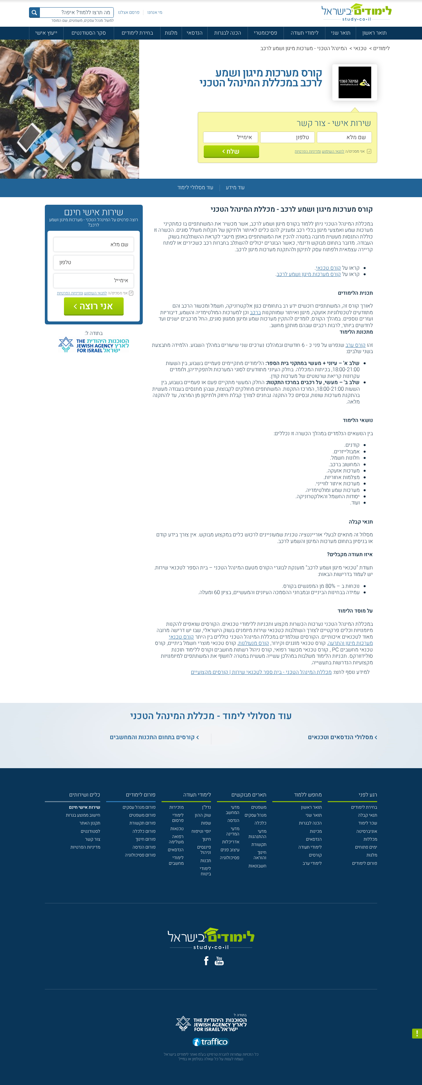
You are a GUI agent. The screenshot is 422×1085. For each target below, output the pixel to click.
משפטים (258, 807)
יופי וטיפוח (201, 831)
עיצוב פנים (230, 850)
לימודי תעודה (304, 33)
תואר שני (340, 33)
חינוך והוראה (260, 855)
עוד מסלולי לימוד (195, 188)
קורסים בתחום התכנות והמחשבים (152, 737)
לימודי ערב (312, 863)
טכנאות (177, 829)
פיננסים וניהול (204, 850)
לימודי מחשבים (176, 860)
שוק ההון (203, 815)
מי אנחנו (154, 12)
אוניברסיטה (366, 831)
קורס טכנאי (328, 268)
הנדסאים (314, 839)
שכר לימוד (367, 823)
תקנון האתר (89, 823)
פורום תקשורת (143, 823)
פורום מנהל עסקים (139, 807)
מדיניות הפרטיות (85, 847)
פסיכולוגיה (229, 858)
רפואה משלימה (176, 839)
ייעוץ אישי (46, 33)
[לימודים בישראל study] (356, 12)
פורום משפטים (142, 815)
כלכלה (260, 823)
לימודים (381, 48)
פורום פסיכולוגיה (140, 855)
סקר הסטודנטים (89, 33)
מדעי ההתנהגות (257, 834)
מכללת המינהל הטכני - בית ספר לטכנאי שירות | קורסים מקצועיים (261, 672)
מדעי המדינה (232, 831)
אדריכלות (230, 842)
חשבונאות (257, 866)
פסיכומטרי (265, 33)
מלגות (171, 33)
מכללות (370, 839)
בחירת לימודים (137, 33)
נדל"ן (206, 807)
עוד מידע (235, 188)
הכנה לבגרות (227, 33)
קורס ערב (356, 345)
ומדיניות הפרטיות (308, 151)
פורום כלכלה (144, 831)
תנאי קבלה (367, 815)
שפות (206, 823)
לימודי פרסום (178, 818)
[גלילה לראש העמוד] (417, 1067)
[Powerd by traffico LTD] (211, 1042)
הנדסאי (194, 33)
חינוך (206, 839)
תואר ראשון (374, 33)
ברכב (255, 312)
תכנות (205, 861)
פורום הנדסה (144, 847)
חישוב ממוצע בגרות (83, 815)
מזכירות (176, 807)
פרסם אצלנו (128, 12)
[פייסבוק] (206, 960)
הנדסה (233, 820)
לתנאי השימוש (333, 151)
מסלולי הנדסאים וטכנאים (340, 737)
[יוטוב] (219, 960)
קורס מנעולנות (253, 643)
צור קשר (92, 839)
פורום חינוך (146, 839)
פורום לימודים (364, 863)
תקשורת (259, 844)
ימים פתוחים (366, 847)
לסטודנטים (90, 831)
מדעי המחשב (232, 810)
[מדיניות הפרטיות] (417, 1034)
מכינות (316, 831)
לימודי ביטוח (205, 871)
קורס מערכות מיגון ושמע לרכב (309, 274)
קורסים (315, 855)
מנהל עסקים (255, 815)
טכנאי (360, 48)
